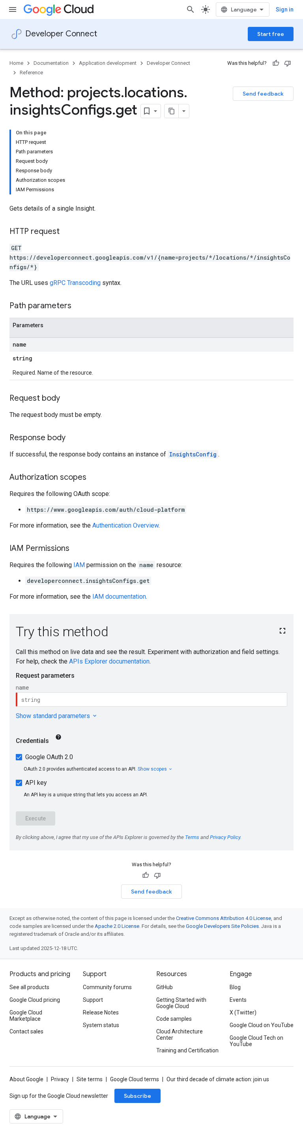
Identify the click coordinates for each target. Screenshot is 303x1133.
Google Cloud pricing (34, 1000)
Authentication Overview (125, 525)
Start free (270, 34)
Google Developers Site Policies (222, 926)
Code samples (174, 1019)
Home (16, 63)
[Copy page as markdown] (172, 111)
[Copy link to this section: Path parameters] (79, 306)
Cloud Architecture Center (179, 1034)
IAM (79, 565)
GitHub (164, 987)
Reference (31, 72)
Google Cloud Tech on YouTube (256, 1041)
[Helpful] (276, 63)
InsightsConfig (193, 454)
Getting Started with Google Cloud (181, 1003)
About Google (26, 1079)
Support (93, 1000)
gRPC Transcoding (75, 283)
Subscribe (137, 1095)
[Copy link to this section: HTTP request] (67, 232)
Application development (108, 63)
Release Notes (101, 1012)
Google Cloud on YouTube (262, 1025)
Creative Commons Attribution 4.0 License (223, 918)
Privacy (60, 1079)
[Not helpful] (288, 63)
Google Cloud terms (134, 1079)
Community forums (107, 987)
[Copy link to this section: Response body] (73, 438)
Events (238, 1000)
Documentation (51, 63)
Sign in (285, 9)
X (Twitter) (243, 1012)
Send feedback (263, 93)
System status (101, 1025)
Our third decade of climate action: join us (217, 1079)
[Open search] (190, 9)
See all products (29, 987)
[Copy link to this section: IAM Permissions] (77, 549)
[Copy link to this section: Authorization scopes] (94, 478)
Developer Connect (61, 34)
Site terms (90, 1079)
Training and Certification (187, 1050)
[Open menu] (13, 9)
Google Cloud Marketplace (25, 1015)
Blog (235, 987)
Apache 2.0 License (117, 926)
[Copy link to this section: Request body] (68, 398)
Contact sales (26, 1031)
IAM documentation (119, 596)
